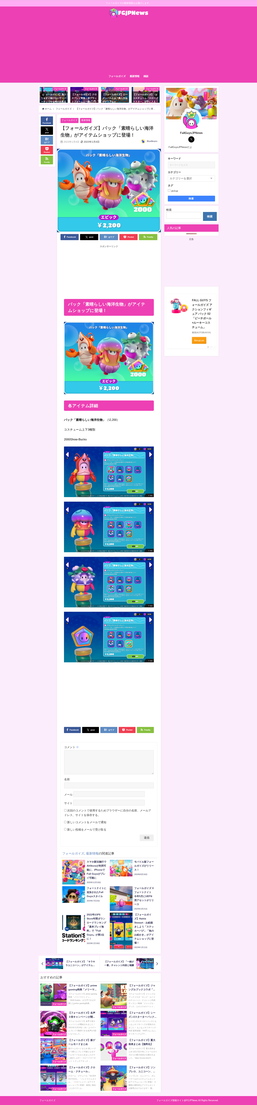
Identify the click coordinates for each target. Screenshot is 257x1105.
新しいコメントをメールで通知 (86, 822)
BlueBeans (152, 141)
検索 (191, 198)
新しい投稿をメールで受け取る (86, 829)
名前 (67, 779)
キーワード (174, 158)
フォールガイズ (117, 76)
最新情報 (135, 76)
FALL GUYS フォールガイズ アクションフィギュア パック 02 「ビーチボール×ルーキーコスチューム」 (202, 314)
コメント (71, 747)
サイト (68, 803)
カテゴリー (174, 172)
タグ (170, 185)
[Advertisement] (128, 44)
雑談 (146, 76)
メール (68, 794)
